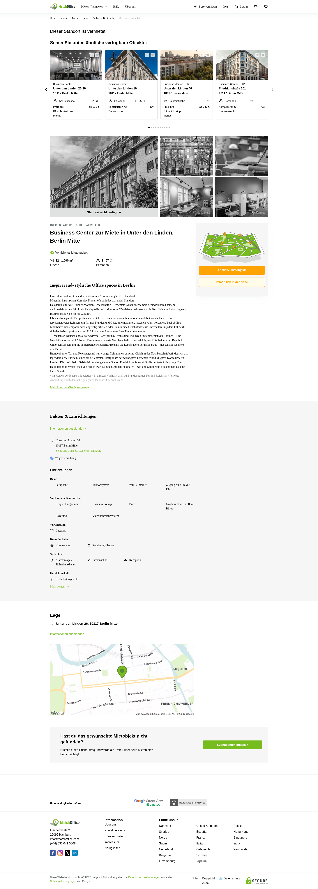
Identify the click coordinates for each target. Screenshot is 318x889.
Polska (238, 825)
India (237, 843)
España (201, 831)
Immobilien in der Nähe (232, 282)
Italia (199, 843)
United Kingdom (207, 825)
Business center (80, 18)
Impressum (112, 842)
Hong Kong (241, 831)
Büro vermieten (208, 6)
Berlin (96, 18)
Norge (163, 837)
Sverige (164, 831)
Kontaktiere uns (115, 830)
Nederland (166, 849)
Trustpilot (55, 784)
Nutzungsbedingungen (63, 881)
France (201, 837)
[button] (91, 55)
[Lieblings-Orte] (266, 7)
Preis (225, 6)
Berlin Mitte (108, 18)
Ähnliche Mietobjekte (232, 270)
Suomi (163, 843)
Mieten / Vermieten (92, 6)
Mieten (64, 18)
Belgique (165, 855)
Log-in (244, 6)
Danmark (165, 825)
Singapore (240, 837)
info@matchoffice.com (64, 839)
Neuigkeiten (112, 848)
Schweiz (202, 855)
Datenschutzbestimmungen (144, 877)
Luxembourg (167, 861)
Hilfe (116, 6)
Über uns (130, 6)
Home (53, 18)
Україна (201, 861)
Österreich (203, 849)
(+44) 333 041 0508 (63, 843)
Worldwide (241, 849)
